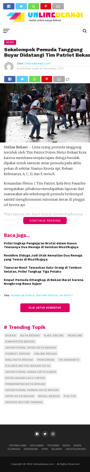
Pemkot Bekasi (17, 353)
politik (70, 396)
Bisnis (77, 445)
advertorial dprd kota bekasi (30, 347)
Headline (75, 335)
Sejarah (56, 449)
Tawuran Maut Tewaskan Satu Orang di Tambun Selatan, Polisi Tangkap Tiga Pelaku (42, 269)
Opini (44, 449)
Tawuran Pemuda (46, 295)
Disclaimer (37, 445)
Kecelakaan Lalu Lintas (25, 378)
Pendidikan (31, 449)
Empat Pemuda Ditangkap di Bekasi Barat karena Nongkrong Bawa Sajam (43, 282)
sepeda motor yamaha (23, 402)
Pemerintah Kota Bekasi (25, 384)
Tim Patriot (66, 295)
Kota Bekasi (30, 335)
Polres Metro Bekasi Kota (27, 365)
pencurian (45, 359)
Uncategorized (76, 449)
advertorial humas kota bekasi (32, 390)
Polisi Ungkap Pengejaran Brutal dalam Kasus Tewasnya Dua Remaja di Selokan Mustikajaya (41, 245)
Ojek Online (54, 335)
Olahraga (14, 449)
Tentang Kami (17, 445)
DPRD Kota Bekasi (19, 396)
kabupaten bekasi (20, 341)
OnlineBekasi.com (37, 63)
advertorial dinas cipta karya (30, 371)
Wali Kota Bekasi (19, 359)
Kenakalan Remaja (22, 295)
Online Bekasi (45, 353)
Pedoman (53, 445)
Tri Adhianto (68, 359)
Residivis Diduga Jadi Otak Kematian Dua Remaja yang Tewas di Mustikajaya (43, 257)
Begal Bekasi (49, 396)
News (66, 445)
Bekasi (10, 335)
